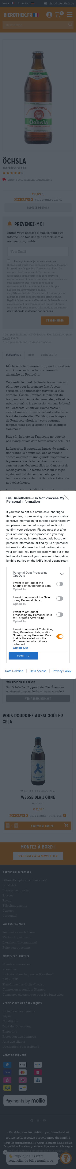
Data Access (38, 671)
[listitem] (38, 574)
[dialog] (38, 584)
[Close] (68, 499)
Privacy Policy (62, 671)
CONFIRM (23, 656)
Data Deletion (14, 671)
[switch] (59, 584)
